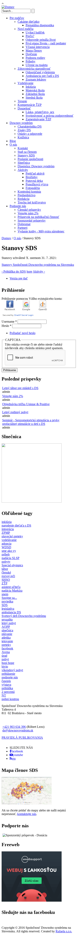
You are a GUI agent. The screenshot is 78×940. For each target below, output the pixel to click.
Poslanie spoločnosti (30, 159)
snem (5, 594)
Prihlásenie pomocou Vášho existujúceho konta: (32, 298)
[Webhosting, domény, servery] (32, 900)
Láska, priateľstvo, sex (40, 112)
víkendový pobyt (12, 670)
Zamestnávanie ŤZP (38, 119)
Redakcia (23, 198)
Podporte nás (18, 206)
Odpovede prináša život (41, 39)
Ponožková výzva (37, 184)
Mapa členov (34, 50)
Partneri (22, 227)
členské (6, 572)
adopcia (6, 543)
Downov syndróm (21, 123)
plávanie (7, 634)
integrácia (8, 529)
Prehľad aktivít (35, 173)
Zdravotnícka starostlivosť (34, 68)
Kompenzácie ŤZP (30, 104)
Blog (13, 141)
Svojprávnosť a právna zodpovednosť (49, 115)
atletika (6, 637)
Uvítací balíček (35, 32)
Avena (6, 652)
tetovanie (7, 641)
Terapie (22, 101)
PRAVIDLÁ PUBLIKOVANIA (22, 737)
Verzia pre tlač (19, 278)
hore (29, 271)
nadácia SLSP (10, 558)
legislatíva (8, 608)
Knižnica (23, 137)
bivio (5, 666)
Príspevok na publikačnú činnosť (38, 217)
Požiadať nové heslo (22, 333)
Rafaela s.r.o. (64, 931)
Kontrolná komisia (29, 191)
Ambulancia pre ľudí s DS (42, 76)
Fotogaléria (33, 188)
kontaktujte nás (26, 814)
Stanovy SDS (26, 155)
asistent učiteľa (11, 587)
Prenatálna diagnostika (40, 25)
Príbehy (30, 61)
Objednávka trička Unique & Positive (26, 404)
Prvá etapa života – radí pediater (46, 43)
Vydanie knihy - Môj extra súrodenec (41, 231)
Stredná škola (34, 97)
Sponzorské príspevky (32, 220)
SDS (5, 605)
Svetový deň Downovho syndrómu (24, 616)
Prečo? (30, 36)
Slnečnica (24, 162)
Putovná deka (34, 180)
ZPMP (6, 532)
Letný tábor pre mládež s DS (20, 388)
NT (4, 695)
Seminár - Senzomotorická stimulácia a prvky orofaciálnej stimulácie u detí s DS (30, 422)
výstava (6, 684)
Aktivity (23, 170)
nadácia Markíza (12, 590)
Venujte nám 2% (28, 213)
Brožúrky (32, 177)
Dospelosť (24, 108)
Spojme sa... (9, 597)
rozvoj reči (8, 576)
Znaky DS (24, 130)
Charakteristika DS (30, 126)
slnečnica (7, 630)
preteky (6, 644)
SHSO (6, 579)
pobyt (5, 659)
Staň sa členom (27, 151)
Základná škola (35, 94)
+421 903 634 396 (14, 726)
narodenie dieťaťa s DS (16, 525)
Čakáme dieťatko (28, 21)
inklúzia (7, 522)
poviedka (7, 601)
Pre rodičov (17, 18)
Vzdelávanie (25, 83)
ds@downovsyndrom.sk (17, 730)
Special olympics (12, 565)
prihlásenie (8, 673)
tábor (5, 569)
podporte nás (10, 677)
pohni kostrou (10, 699)
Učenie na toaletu (37, 65)
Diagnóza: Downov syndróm (36, 166)
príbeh (6, 554)
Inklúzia (31, 86)
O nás (13, 144)
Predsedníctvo (26, 195)
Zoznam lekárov (36, 79)
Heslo (6, 325)
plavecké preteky (12, 536)
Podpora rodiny (35, 57)
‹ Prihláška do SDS (14, 271)
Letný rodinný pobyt (15, 412)
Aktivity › (39, 271)
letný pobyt (9, 623)
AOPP (6, 626)
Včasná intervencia (38, 47)
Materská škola (35, 90)
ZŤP (4, 583)
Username (9, 321)
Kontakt (23, 148)
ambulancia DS (11, 612)
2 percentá (8, 691)
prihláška (7, 688)
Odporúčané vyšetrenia (40, 72)
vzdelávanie (9, 540)
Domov (6, 238)
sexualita (7, 619)
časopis (6, 681)
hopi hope (8, 663)
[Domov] (8, 7)
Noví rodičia (25, 29)
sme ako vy (9, 550)
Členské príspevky (29, 209)
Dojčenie (31, 54)
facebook (7, 648)
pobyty (6, 561)
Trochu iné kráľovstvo (32, 202)
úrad (4, 655)
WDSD (6, 547)
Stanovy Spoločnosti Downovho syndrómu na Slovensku (38, 264)
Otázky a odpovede (30, 133)
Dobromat (24, 224)
